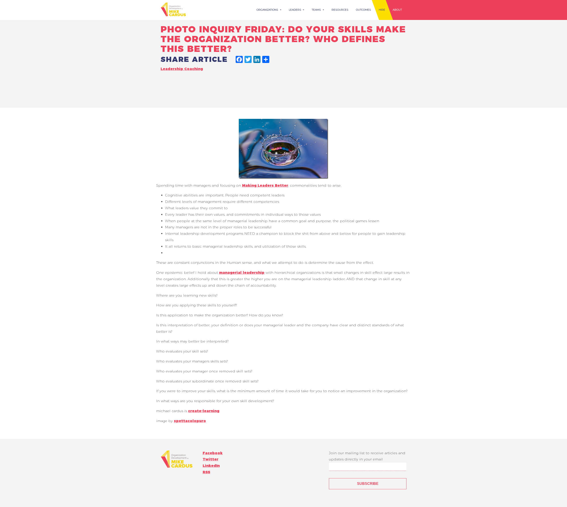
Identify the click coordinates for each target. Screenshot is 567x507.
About (397, 9)
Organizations (267, 9)
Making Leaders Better (265, 185)
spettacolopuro (190, 421)
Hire (382, 9)
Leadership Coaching (182, 69)
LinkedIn (211, 466)
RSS (206, 472)
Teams (317, 9)
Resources (340, 9)
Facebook (213, 453)
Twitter (210, 459)
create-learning (203, 411)
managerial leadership (241, 272)
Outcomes (363, 9)
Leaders (295, 9)
